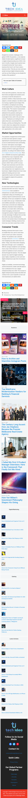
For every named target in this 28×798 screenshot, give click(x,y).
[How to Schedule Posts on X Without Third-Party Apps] (3, 543)
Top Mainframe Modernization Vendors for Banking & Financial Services (14, 393)
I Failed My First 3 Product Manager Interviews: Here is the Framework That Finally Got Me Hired (14, 466)
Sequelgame (14, 782)
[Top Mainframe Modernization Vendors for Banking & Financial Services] (14, 384)
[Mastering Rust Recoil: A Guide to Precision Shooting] (3, 604)
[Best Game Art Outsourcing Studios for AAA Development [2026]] (3, 593)
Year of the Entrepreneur (17, 295)
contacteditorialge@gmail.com (14, 753)
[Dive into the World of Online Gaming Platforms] (3, 627)
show (5, 82)
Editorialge (14, 774)
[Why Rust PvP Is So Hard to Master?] (3, 585)
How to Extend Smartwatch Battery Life (12, 712)
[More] (16, 50)
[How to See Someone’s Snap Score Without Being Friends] (3, 564)
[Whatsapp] (8, 50)
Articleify (14, 777)
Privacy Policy (14, 762)
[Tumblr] (12, 50)
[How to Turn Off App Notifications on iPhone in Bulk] (3, 690)
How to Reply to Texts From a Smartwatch (13, 648)
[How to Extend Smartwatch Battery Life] (3, 709)
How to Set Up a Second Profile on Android (13, 657)
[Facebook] (4, 47)
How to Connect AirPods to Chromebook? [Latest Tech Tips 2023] (13, 306)
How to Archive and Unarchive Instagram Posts (14, 359)
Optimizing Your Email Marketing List (11, 318)
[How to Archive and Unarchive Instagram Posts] (14, 353)
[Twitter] (8, 47)
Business (6, 292)
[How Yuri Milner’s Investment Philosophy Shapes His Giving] (14, 492)
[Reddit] (12, 47)
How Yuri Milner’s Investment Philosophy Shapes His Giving (12, 500)
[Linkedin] (16, 47)
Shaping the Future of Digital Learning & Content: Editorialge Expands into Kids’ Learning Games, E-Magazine (12, 619)
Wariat (14, 785)
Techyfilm (14, 779)
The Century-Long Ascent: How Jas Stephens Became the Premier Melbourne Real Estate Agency (14, 429)
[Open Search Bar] (25, 15)
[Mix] (4, 50)
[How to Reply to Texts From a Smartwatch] (3, 645)
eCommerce (15, 238)
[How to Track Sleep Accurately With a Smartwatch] (3, 671)
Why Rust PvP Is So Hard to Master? (11, 588)
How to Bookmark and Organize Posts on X (13, 521)
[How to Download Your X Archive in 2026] (3, 526)
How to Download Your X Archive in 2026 (12, 529)
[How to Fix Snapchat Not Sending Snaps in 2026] (3, 554)
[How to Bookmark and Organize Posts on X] (3, 518)
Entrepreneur (7, 295)
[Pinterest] (20, 47)
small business (6, 190)
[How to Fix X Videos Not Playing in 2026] (3, 535)
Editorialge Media (20, 795)
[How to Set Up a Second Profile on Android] (3, 654)
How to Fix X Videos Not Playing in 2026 (12, 538)
